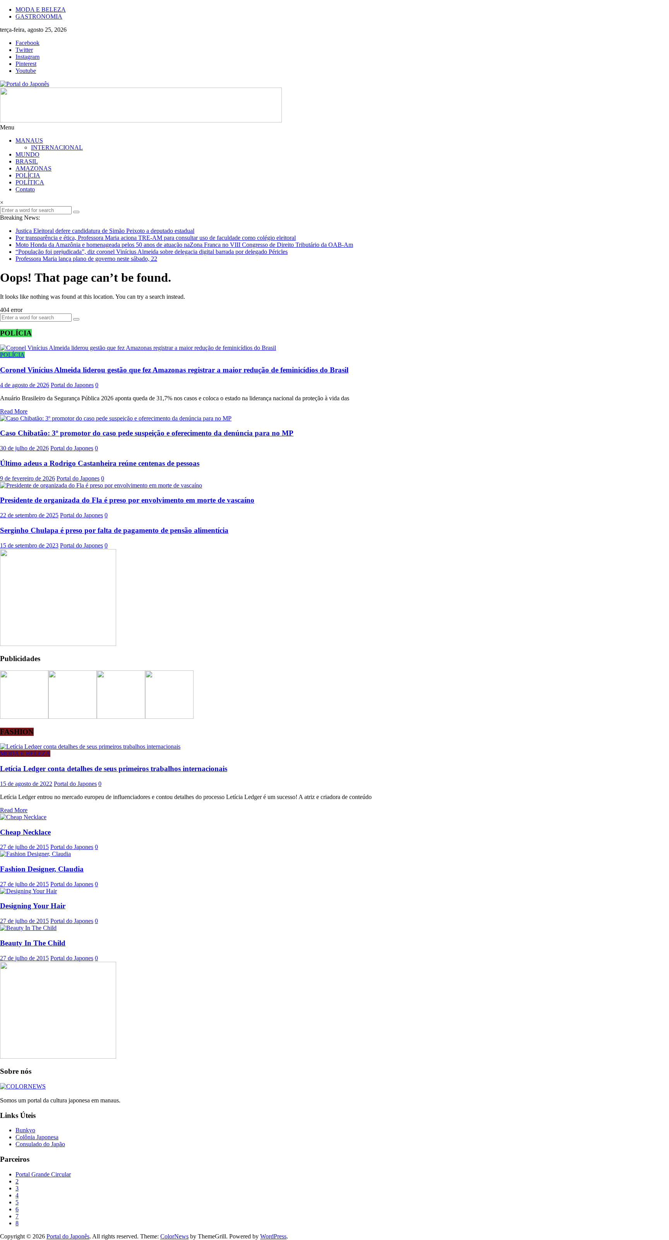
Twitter (24, 49)
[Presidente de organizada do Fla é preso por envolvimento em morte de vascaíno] (101, 485)
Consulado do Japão (40, 1144)
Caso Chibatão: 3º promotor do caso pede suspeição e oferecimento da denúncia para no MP (146, 433)
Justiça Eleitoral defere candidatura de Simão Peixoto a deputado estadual (104, 230)
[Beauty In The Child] (28, 928)
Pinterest (25, 63)
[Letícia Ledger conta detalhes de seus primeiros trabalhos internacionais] (90, 746)
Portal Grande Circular (43, 1174)
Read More (13, 411)
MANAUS (29, 140)
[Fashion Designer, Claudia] (35, 854)
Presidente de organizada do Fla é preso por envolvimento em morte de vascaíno (127, 500)
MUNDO (27, 154)
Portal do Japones (72, 385)
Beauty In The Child (32, 943)
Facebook (27, 43)
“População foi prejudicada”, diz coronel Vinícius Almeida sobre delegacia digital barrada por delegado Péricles (151, 251)
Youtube (25, 70)
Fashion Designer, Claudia (42, 869)
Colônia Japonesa (36, 1137)
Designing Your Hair (32, 906)
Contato (25, 189)
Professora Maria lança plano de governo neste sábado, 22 (86, 258)
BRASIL (26, 161)
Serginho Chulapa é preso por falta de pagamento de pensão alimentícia (114, 530)
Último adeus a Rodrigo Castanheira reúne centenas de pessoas (99, 463)
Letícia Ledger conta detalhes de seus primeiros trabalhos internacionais (113, 769)
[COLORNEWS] (23, 1086)
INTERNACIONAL (57, 147)
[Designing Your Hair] (28, 891)
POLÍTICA (29, 182)
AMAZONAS (33, 168)
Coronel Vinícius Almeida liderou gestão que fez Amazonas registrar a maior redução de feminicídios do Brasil (174, 370)
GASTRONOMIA (38, 16)
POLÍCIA (27, 175)
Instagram (27, 56)
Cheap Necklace (25, 832)
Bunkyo (25, 1130)
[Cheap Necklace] (23, 817)
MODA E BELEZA (40, 9)
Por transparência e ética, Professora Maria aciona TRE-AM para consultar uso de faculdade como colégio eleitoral (155, 237)
